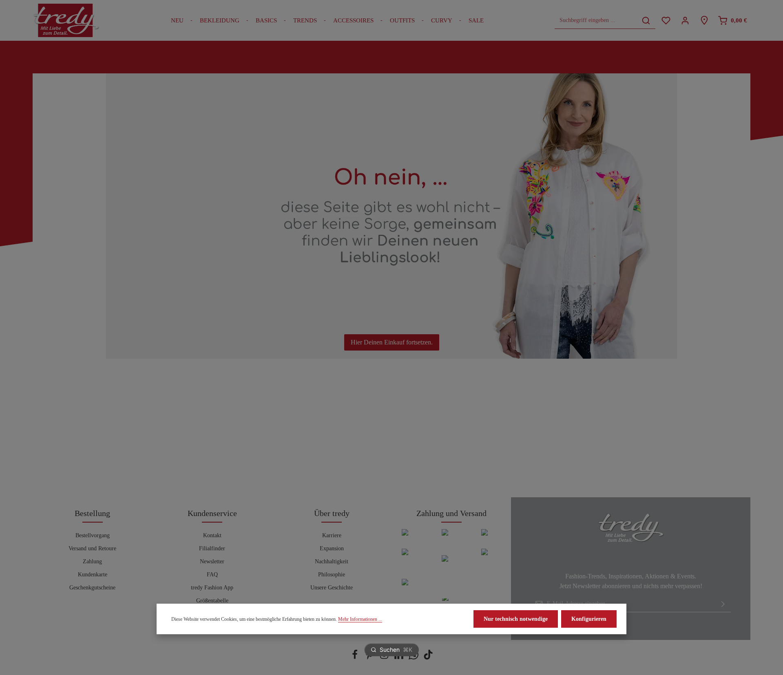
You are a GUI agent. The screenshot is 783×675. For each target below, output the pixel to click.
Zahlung (92, 561)
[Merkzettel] (666, 20)
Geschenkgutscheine (92, 588)
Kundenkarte (92, 574)
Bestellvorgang (92, 535)
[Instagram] (385, 658)
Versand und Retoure (92, 548)
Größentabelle (212, 601)
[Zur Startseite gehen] (66, 20)
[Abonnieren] (723, 603)
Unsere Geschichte (331, 588)
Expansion (332, 548)
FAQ (212, 574)
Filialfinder (212, 548)
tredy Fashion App (212, 588)
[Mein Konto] (685, 20)
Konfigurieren (588, 619)
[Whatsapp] (414, 658)
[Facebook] (355, 658)
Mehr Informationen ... (360, 619)
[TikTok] (428, 658)
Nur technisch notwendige (516, 619)
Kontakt (212, 535)
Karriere (331, 535)
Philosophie (331, 574)
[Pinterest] (370, 658)
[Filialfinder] (704, 20)
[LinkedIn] (399, 658)
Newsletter (212, 561)
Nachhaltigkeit (331, 561)
